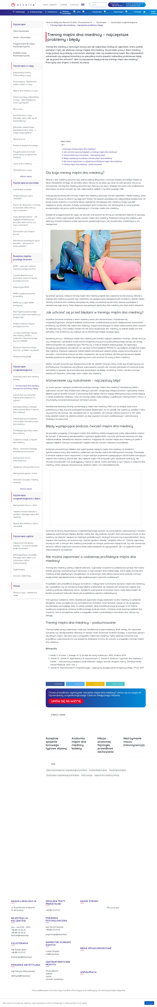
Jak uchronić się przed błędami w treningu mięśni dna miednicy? (90, 152)
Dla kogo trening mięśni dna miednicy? (79, 149)
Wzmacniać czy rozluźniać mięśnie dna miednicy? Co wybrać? (24, 398)
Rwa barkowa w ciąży (22, 170)
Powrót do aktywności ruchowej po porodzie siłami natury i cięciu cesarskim (26, 208)
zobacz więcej (26, 176)
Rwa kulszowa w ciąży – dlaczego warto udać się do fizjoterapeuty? (25, 118)
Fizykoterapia (19, 569)
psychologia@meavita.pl (56, 934)
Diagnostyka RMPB (21, 287)
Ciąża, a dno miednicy (22, 164)
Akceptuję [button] (149, 1003)
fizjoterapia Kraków (117, 770)
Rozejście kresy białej (22, 356)
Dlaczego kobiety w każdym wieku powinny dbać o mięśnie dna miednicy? (26, 409)
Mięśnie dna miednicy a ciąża (25, 91)
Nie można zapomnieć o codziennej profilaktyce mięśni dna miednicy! (93, 161)
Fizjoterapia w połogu (22, 189)
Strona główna (52, 971)
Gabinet (49, 973)
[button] (140, 715)
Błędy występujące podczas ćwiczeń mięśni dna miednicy (88, 158)
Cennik (48, 976)
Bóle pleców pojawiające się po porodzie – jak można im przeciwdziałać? (26, 243)
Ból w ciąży (18, 109)
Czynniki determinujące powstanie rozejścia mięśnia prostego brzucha (25, 278)
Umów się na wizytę (66, 701)
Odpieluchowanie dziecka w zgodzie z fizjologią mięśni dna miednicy (26, 514)
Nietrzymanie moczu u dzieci (25, 505)
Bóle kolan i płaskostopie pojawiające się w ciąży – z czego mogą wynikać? (24, 130)
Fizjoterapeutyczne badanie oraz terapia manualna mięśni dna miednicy (25, 421)
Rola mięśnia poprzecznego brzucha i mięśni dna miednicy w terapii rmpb (26, 314)
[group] (57, 739)
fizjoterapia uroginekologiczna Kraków (62, 775)
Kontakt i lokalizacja (54, 979)
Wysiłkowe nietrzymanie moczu (26, 467)
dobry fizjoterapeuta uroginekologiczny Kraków (66, 770)
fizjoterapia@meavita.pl (21, 957)
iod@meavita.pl (52, 954)
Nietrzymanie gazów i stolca (25, 473)
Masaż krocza (19, 139)
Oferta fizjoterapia (21, 31)
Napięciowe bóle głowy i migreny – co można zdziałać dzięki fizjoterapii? (25, 546)
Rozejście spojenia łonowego (25, 145)
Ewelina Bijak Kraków (98, 770)
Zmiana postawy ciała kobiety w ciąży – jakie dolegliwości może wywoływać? (26, 100)
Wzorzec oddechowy (22, 576)
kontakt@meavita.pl (133, 6)
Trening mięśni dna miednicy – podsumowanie (83, 164)
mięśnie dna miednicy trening (106, 775)
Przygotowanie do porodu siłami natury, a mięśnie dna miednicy (25, 154)
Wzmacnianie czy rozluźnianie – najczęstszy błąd (84, 155)
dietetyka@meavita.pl (20, 976)
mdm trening (86, 775)
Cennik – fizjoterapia (21, 37)
